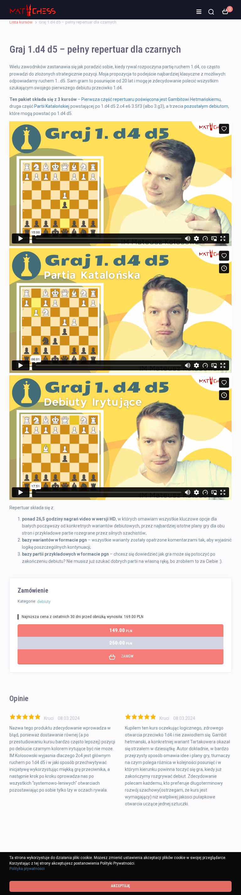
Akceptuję (120, 886)
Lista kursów (21, 22)
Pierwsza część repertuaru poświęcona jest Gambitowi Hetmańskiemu (151, 99)
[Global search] (211, 12)
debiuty (44, 601)
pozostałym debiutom (206, 106)
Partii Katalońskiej (51, 106)
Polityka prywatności (27, 868)
